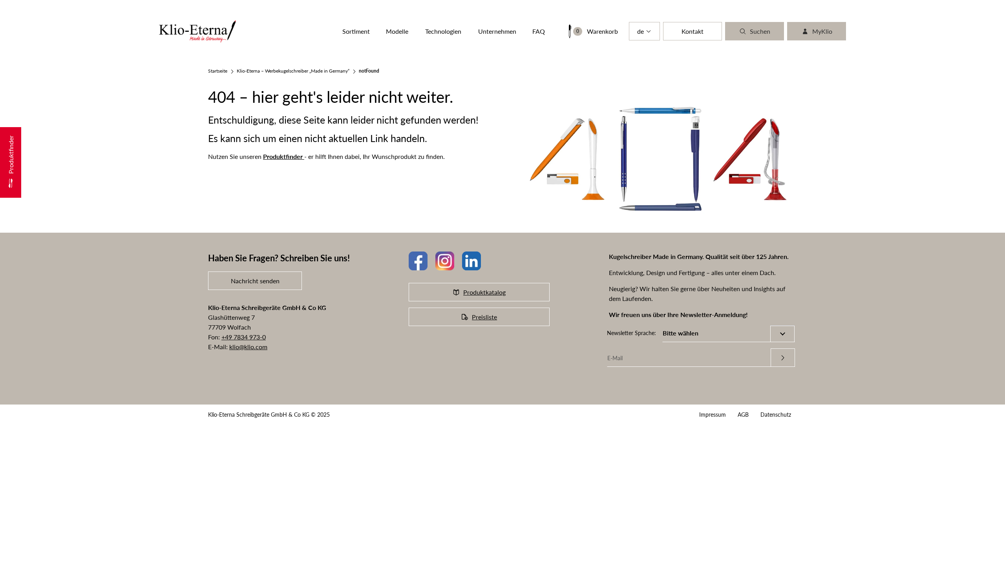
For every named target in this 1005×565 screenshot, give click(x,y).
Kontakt (693, 31)
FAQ (538, 31)
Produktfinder (283, 156)
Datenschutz (775, 414)
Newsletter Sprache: (631, 333)
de (640, 31)
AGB (743, 414)
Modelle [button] (397, 31)
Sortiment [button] (356, 31)
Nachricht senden (255, 280)
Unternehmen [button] (497, 31)
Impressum (712, 414)
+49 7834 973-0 (243, 337)
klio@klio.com (248, 346)
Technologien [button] (443, 31)
